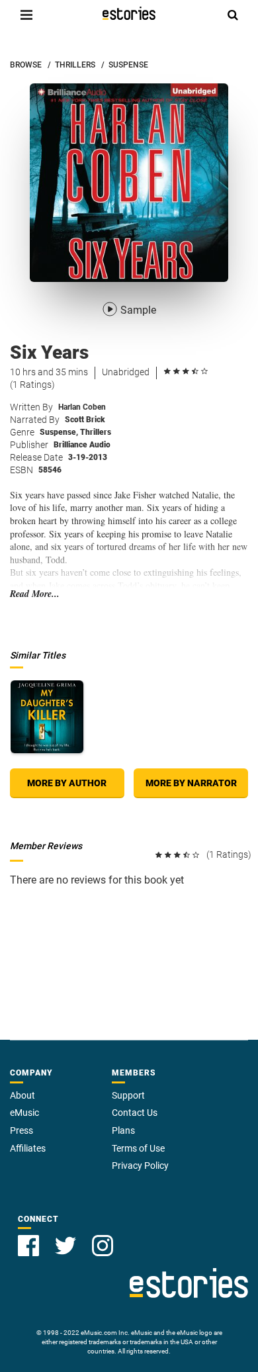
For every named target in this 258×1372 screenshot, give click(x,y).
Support (128, 1095)
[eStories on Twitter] (65, 1245)
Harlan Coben (82, 407)
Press (21, 1130)
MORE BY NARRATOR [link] (191, 783)
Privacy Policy (140, 1165)
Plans (123, 1130)
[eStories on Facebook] (28, 1245)
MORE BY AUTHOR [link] (67, 783)
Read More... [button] (35, 594)
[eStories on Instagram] (102, 1245)
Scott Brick (85, 419)
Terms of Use (138, 1148)
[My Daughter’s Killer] (47, 716)
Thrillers (95, 432)
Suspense (59, 432)
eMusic (24, 1112)
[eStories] (129, 13)
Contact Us (134, 1112)
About (22, 1095)
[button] (26, 14)
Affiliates (28, 1148)
